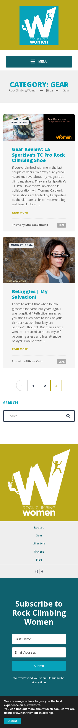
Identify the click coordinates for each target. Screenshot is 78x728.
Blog (39, 559)
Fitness (39, 551)
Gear (61, 224)
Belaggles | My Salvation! (30, 294)
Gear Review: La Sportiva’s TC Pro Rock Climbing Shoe (38, 154)
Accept (12, 721)
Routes (39, 527)
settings (48, 713)
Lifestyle (39, 543)
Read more (20, 212)
